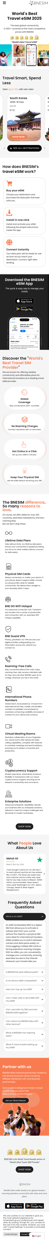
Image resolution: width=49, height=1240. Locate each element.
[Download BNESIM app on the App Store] (24, 301)
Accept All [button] (25, 1234)
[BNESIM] (24, 1184)
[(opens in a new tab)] (24, 117)
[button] (4, 148)
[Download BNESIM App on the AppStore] (14, 1206)
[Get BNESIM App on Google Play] (34, 1206)
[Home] (38, 3)
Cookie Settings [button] (11, 1234)
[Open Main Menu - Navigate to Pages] (4, 2)
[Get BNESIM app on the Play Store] (24, 309)
